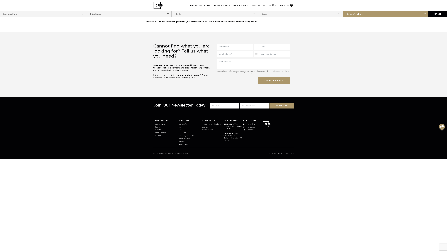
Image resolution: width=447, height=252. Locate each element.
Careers (158, 136)
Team (157, 127)
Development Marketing (184, 139)
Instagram (251, 127)
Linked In (251, 124)
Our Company (160, 124)
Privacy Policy (271, 71)
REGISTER (285, 5)
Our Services (183, 124)
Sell (180, 130)
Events (158, 130)
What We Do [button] (221, 5)
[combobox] (43, 14)
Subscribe (281, 106)
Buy (180, 127)
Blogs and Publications (211, 124)
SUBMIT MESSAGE (274, 80)
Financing (182, 133)
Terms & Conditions (254, 71)
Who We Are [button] (240, 5)
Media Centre (160, 133)
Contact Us (258, 5)
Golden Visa (183, 144)
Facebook (251, 130)
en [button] (270, 5)
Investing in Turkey (186, 136)
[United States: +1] (256, 54)
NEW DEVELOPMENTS (200, 5)
